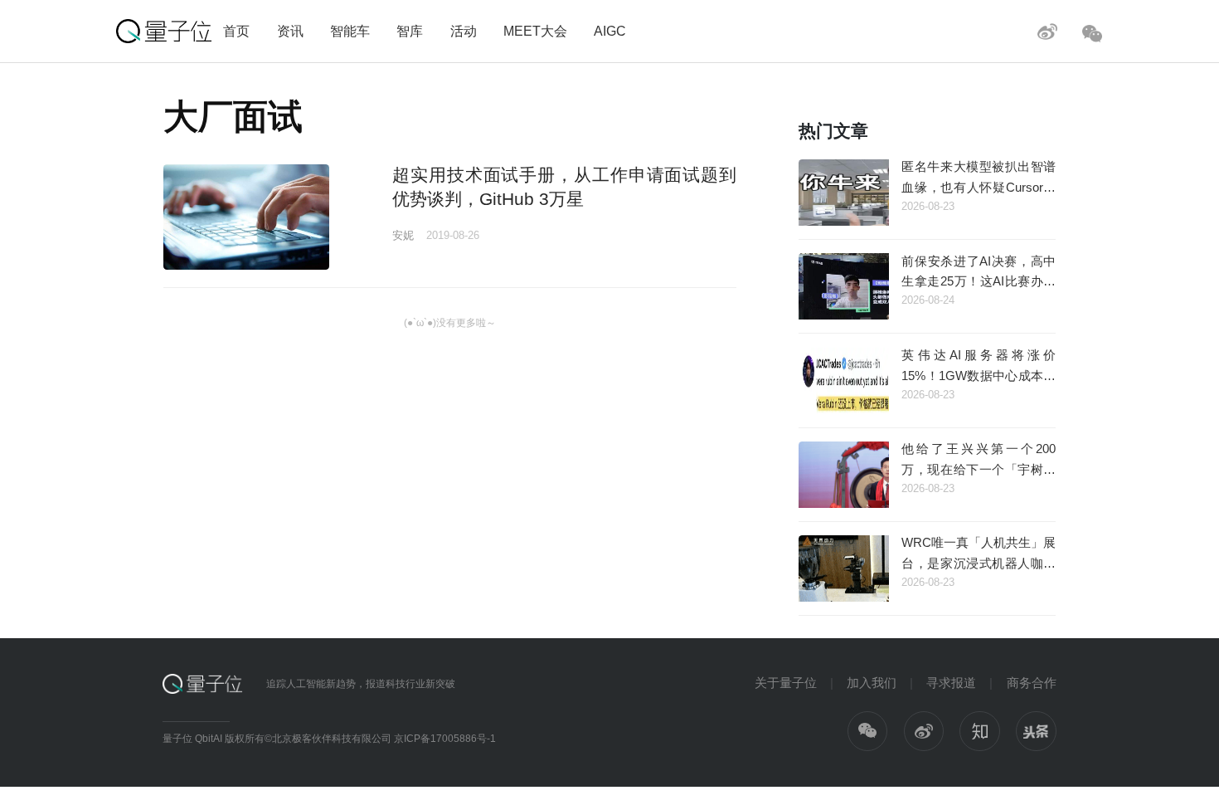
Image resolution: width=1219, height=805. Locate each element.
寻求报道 (951, 683)
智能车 (350, 30)
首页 (236, 30)
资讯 (290, 30)
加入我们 (871, 683)
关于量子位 (786, 683)
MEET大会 (535, 30)
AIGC (610, 30)
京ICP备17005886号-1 (445, 738)
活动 (463, 30)
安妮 (403, 235)
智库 (409, 30)
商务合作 (1031, 683)
